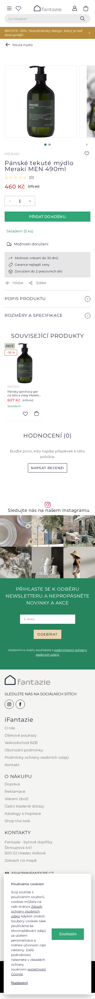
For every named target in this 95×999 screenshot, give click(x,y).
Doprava (12, 784)
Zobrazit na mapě (21, 860)
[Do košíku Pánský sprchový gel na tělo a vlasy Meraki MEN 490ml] (36, 413)
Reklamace (15, 791)
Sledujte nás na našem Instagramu (49, 510)
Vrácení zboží (16, 799)
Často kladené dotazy (24, 806)
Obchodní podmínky (24, 750)
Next (86, 144)
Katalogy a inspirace (23, 813)
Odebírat (47, 634)
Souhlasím (68, 934)
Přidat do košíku (47, 217)
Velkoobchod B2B (21, 743)
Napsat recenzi (47, 468)
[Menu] (9, 8)
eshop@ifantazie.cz (32, 873)
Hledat (83, 18)
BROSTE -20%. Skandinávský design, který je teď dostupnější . (43, 33)
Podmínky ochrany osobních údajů (37, 757)
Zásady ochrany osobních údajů (26, 911)
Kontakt (12, 765)
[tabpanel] (40, 102)
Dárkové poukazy (21, 735)
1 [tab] (45, 144)
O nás (10, 728)
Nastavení (19, 983)
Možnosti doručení (31, 244)
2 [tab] (49, 144)
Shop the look (17, 821)
